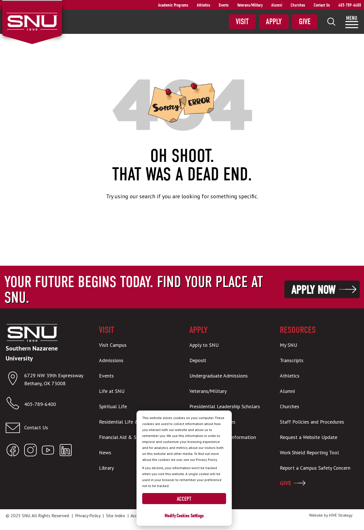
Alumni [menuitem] (276, 5)
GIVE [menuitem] (285, 483)
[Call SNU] (15, 404)
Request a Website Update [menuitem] (308, 437)
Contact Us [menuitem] (322, 5)
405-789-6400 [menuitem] (349, 5)
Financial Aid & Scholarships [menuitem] (130, 437)
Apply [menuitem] (274, 21)
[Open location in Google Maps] (15, 379)
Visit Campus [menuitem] (113, 345)
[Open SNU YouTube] (48, 451)
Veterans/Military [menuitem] (250, 5)
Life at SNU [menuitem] (112, 391)
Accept (184, 499)
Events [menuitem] (224, 5)
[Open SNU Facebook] (13, 451)
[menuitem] (331, 22)
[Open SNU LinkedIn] (66, 451)
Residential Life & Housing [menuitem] (128, 421)
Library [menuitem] (106, 468)
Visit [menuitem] (242, 21)
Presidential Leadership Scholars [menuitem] (224, 406)
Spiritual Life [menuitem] (113, 406)
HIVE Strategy (341, 515)
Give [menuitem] (305, 21)
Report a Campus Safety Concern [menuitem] (315, 468)
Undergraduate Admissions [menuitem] (218, 375)
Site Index (115, 515)
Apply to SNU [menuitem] (204, 345)
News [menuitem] (105, 452)
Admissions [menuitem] (111, 360)
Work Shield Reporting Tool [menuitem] (309, 452)
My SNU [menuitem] (288, 345)
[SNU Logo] (32, 21)
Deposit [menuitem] (197, 360)
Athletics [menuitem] (203, 5)
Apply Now (313, 290)
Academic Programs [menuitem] (173, 5)
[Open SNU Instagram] (30, 451)
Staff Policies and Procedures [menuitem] (312, 421)
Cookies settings (190, 515)
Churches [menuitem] (298, 5)
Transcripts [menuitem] (291, 360)
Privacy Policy (87, 515)
